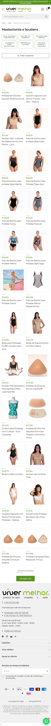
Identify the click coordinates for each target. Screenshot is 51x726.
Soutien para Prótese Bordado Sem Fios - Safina (36, 517)
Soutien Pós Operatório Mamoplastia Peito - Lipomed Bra (13, 389)
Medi (3, 380)
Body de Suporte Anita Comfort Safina (37, 344)
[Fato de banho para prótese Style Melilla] (13, 160)
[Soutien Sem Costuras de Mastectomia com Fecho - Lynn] (13, 118)
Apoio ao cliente (9, 656)
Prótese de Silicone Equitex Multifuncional (13, 97)
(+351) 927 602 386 (11, 602)
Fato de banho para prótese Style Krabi (35, 140)
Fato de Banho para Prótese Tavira (11, 222)
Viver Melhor (8, 649)
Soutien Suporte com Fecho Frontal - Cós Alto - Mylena (36, 98)
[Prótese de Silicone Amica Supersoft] (37, 365)
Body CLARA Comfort (12, 474)
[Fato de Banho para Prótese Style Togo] (37, 240)
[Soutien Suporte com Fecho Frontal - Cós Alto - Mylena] (37, 75)
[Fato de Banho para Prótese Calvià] (13, 280)
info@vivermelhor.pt (12, 631)
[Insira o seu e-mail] (46, 671)
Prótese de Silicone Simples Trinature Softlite (11, 559)
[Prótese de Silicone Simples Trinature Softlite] (13, 536)
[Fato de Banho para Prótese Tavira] (13, 200)
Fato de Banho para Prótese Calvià (11, 302)
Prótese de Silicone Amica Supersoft (35, 387)
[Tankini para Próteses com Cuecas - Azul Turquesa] (13, 408)
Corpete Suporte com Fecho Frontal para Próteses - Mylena (12, 517)
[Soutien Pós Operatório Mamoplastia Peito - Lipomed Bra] (13, 365)
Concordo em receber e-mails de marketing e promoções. (24, 677)
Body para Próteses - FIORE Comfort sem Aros (12, 346)
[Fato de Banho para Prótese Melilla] (13, 240)
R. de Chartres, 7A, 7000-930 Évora (18, 615)
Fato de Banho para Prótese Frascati (35, 222)
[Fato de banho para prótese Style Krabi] (37, 118)
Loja (9, 23)
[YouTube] (12, 637)
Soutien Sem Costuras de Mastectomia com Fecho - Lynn (12, 141)
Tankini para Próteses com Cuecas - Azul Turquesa (12, 431)
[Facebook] (4, 636)
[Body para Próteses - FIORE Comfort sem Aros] (13, 322)
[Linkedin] (16, 636)
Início (4, 23)
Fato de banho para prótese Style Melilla (11, 182)
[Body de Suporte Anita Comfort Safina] (37, 322)
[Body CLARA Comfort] (13, 453)
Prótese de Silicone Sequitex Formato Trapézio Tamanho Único (35, 433)
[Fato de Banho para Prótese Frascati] (37, 200)
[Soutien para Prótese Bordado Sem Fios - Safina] (37, 493)
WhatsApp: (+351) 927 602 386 (16, 613)
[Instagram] (8, 636)
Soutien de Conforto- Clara (36, 475)
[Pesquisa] (46, 16)
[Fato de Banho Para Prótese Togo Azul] (37, 160)
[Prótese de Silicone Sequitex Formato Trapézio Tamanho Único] (37, 408)
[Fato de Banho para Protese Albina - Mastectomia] (37, 280)
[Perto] (0, 724)
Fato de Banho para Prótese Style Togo (35, 262)
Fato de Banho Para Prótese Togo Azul (35, 182)
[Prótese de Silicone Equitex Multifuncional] (13, 75)
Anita (4, 90)
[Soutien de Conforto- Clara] (37, 453)
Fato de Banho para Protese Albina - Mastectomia (35, 303)
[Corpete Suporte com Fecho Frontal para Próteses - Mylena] (13, 493)
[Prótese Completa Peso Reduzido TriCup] (37, 536)
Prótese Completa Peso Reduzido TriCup (37, 558)
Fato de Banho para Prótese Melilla (11, 262)
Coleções (6, 643)
